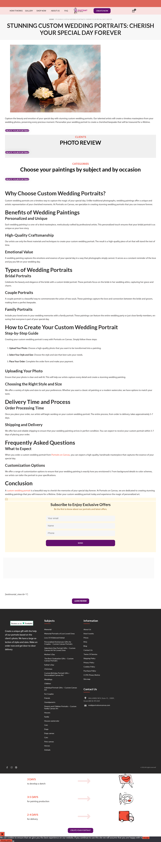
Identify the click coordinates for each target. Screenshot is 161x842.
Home (51, 19)
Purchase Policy (90, 671)
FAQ (85, 642)
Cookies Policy (89, 667)
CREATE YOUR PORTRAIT (17, 130)
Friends (47, 698)
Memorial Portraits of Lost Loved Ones (59, 633)
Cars (46, 725)
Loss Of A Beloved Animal (54, 638)
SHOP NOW (41, 11)
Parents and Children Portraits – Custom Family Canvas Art (60, 707)
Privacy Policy (89, 662)
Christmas (48, 669)
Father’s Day (49, 665)
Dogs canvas (49, 733)
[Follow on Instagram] (12, 768)
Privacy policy (6, 840)
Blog (85, 646)
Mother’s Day (49, 654)
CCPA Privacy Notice (92, 675)
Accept (146, 838)
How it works (89, 633)
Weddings (48, 679)
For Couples (49, 694)
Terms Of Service (90, 654)
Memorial (47, 629)
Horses (47, 746)
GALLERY (29, 11)
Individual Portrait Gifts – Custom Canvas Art (60, 689)
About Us (87, 629)
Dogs (46, 729)
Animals (47, 750)
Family (46, 717)
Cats (46, 737)
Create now (102, 11)
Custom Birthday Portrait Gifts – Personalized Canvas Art (57, 674)
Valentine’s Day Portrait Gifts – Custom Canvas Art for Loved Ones (59, 649)
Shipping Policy (89, 658)
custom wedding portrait (18, 491)
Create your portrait (80, 830)
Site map (87, 679)
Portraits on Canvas (60, 455)
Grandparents (49, 702)
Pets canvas (49, 741)
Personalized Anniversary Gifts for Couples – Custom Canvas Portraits (58, 643)
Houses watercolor (51, 721)
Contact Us (88, 650)
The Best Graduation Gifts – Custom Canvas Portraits (58, 659)
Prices (86, 638)
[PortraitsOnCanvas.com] (80, 11)
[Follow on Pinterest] (16, 768)
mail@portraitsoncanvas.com (99, 705)
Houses (47, 713)
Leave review (80, 601)
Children (47, 683)
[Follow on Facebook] (7, 768)
